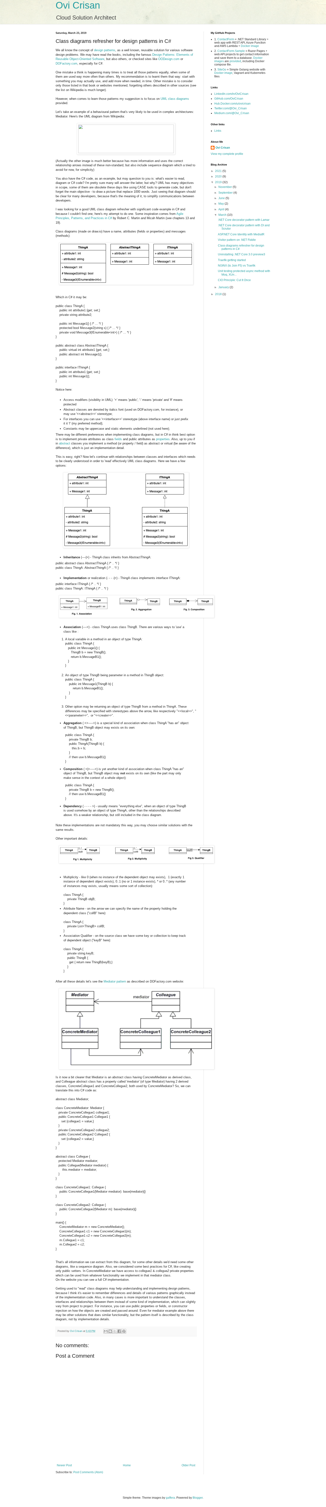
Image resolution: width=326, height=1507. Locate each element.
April (221, 209)
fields (118, 439)
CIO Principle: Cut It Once (234, 280)
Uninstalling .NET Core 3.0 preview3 (241, 254)
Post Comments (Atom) (88, 1472)
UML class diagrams (175, 99)
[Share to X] (114, 1331)
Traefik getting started (232, 260)
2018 (218, 294)
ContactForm (225, 39)
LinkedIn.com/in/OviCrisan (231, 94)
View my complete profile (227, 154)
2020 (218, 176)
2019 (218, 182)
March (222, 215)
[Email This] (105, 1331)
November (225, 187)
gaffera (170, 1497)
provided (235, 61)
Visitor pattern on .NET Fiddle (237, 240)
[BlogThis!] (110, 1331)
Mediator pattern (115, 981)
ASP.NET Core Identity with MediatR (241, 234)
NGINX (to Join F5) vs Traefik (236, 265)
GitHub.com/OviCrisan (228, 98)
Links (217, 130)
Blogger (198, 1497)
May (221, 203)
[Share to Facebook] (119, 1331)
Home (127, 1465)
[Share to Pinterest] (123, 1331)
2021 (218, 171)
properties (163, 439)
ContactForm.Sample (231, 51)
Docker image (250, 46)
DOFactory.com (66, 63)
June (222, 198)
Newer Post (64, 1465)
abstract (64, 443)
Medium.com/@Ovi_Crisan (231, 113)
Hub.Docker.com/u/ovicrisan (232, 103)
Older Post (188, 1465)
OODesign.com (168, 59)
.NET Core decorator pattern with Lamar (243, 220)
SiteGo (221, 69)
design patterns (104, 50)
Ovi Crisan (78, 5)
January (224, 287)
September (225, 192)
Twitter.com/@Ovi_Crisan (230, 108)
